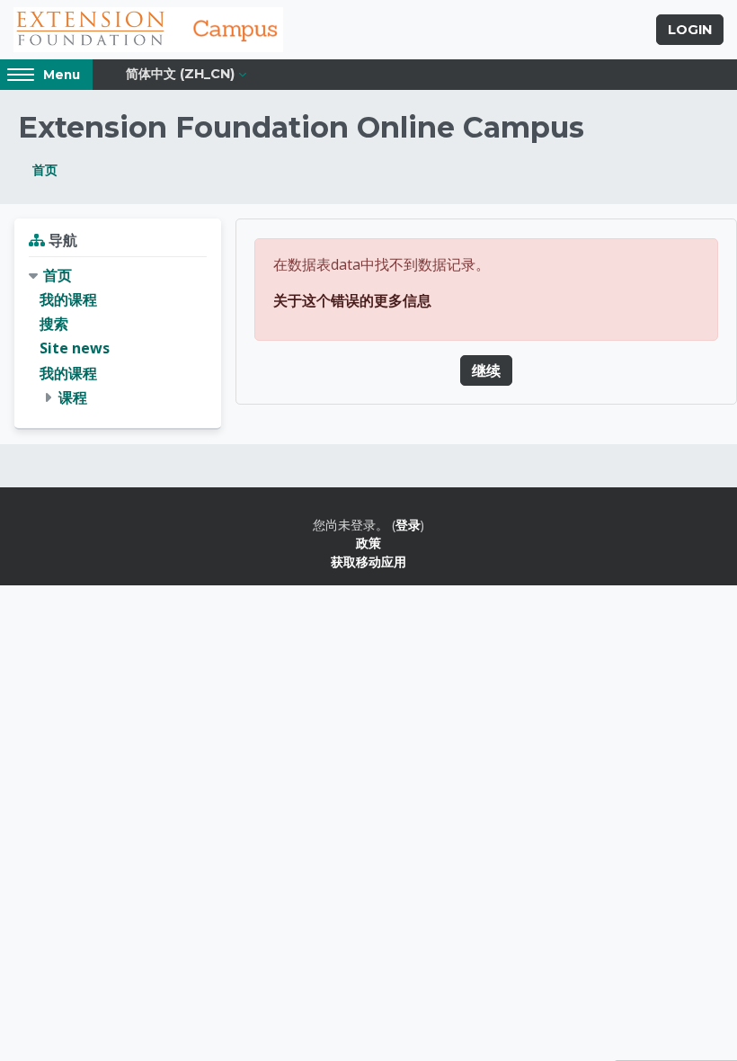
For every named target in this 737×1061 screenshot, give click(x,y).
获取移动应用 (368, 561)
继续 (486, 370)
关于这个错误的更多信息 (352, 300)
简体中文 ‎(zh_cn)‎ (180, 74)
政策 (368, 542)
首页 (45, 169)
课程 (72, 397)
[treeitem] (118, 336)
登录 (408, 524)
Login (690, 30)
